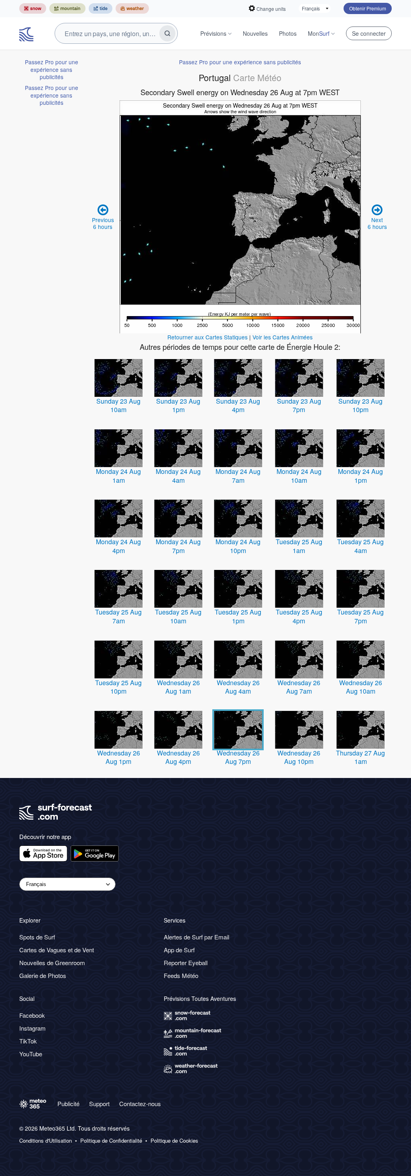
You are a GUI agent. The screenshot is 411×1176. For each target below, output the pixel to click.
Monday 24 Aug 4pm (118, 546)
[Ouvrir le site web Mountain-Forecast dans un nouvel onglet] (67, 8)
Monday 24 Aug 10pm (238, 546)
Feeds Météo (181, 975)
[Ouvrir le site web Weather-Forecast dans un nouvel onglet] (132, 8)
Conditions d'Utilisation (45, 1140)
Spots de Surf (37, 937)
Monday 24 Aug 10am (299, 476)
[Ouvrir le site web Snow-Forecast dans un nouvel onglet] (32, 8)
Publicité (68, 1103)
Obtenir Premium (367, 8)
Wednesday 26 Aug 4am (238, 687)
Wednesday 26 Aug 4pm (178, 757)
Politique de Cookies (174, 1140)
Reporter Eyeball (186, 962)
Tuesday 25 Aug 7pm (360, 616)
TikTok (28, 1041)
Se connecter (369, 33)
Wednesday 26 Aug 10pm (298, 757)
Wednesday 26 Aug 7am (298, 687)
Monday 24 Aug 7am (238, 476)
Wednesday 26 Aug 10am (360, 687)
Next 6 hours (377, 223)
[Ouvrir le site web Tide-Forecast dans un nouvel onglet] (100, 8)
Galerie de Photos (42, 975)
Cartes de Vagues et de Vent (56, 949)
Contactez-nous (140, 1103)
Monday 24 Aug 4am (178, 476)
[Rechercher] (167, 33)
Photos (288, 33)
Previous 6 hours (103, 223)
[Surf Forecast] (27, 33)
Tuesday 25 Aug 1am (299, 546)
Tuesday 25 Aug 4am (360, 546)
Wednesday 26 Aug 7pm (238, 757)
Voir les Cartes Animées (282, 337)
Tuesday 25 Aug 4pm (299, 616)
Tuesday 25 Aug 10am (178, 616)
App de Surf (179, 949)
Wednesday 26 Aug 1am (178, 687)
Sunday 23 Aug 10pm (360, 405)
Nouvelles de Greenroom (52, 962)
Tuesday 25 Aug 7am (118, 616)
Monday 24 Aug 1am (118, 476)
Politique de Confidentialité (111, 1140)
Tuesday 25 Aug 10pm (118, 687)
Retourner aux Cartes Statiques (207, 337)
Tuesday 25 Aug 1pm (238, 616)
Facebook (32, 1015)
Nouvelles (255, 33)
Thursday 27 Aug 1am (360, 757)
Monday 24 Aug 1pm (360, 476)
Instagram (32, 1028)
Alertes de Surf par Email (196, 937)
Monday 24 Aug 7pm (178, 546)
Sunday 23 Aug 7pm (299, 405)
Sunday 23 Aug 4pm (238, 405)
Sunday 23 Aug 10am (118, 405)
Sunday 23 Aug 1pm (178, 405)
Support (99, 1103)
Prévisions (213, 33)
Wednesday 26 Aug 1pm (118, 757)
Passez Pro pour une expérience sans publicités (51, 69)
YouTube (30, 1053)
